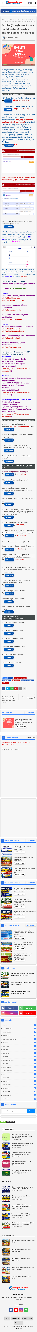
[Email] (20, 688)
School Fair (19, 1081)
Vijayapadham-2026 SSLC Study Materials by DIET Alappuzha (24, 943)
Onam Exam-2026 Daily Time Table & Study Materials (25, 912)
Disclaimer (18, 1323)
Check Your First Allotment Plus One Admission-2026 (23, 1268)
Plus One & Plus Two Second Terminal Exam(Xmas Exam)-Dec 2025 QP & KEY (22, 1136)
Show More (31, 840)
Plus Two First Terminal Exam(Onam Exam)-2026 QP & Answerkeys (23, 901)
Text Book (19, 1099)
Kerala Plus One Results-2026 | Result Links (23, 858)
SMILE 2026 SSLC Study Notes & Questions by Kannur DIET (21, 1171)
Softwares (19, 1088)
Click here (9, 227)
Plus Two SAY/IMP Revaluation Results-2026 (21, 1196)
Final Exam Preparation (19, 1039)
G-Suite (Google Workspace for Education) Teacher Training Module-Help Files (23, 721)
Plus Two (19, 1064)
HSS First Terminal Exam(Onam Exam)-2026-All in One (20, 992)
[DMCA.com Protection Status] (7, 1123)
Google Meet (16, 680)
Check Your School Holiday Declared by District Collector (23, 983)
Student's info (19, 1092)
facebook (11, 1008)
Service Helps (19, 1085)
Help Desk (10, 19)
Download (8, 101)
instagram (11, 1013)
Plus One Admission (19, 1060)
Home (4, 19)
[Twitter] (8, 688)
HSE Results (19, 1046)
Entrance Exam (19, 1032)
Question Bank (19, 1067)
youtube (29, 1013)
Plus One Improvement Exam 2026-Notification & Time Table (22, 1187)
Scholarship (19, 1078)
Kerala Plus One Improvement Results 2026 (21, 1259)
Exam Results (19, 1035)
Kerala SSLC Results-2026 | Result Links (22, 1277)
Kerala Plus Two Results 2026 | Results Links (21, 1250)
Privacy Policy (27, 1318)
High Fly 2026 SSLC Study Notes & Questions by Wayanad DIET (24, 954)
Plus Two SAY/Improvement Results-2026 (22, 847)
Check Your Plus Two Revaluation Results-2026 (24, 869)
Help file (19, 1049)
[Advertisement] (18, 818)
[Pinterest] (16, 688)
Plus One (19, 1057)
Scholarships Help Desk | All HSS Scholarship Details (22, 1162)
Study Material (19, 1095)
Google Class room (20, 678)
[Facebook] (3, 688)
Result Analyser (19, 1071)
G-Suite (11, 678)
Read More (22, 726)
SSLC (19, 1074)
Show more (30, 713)
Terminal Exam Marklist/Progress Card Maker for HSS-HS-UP (24, 889)
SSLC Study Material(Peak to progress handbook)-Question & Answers (24, 932)
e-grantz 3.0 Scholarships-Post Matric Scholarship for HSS (21, 1153)
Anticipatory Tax (19, 1028)
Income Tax (19, 1053)
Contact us (16, 1318)
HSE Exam (19, 1042)
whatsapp (29, 1008)
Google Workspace (27, 680)
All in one (19, 1025)
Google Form (6, 680)
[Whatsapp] (12, 688)
